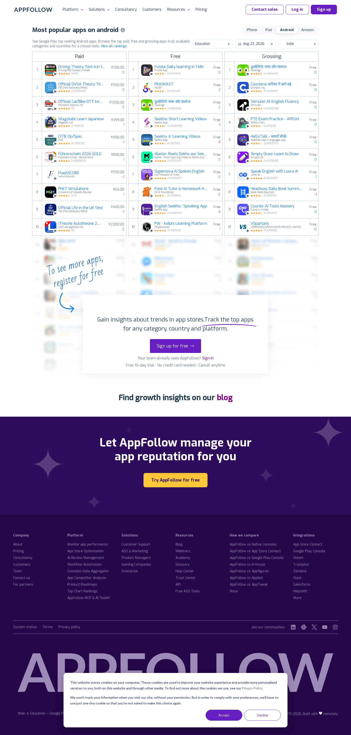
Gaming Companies (136, 564)
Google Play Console (309, 551)
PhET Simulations (73, 189)
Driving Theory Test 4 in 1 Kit (81, 67)
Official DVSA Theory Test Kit (81, 84)
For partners (23, 584)
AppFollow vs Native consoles (253, 544)
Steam (298, 558)
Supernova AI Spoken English (179, 171)
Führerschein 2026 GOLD (79, 154)
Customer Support (136, 544)
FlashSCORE (68, 173)
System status (25, 627)
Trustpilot (301, 564)
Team (17, 571)
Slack (297, 578)
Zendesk (300, 571)
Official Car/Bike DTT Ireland (80, 102)
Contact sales (265, 9)
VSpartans (260, 223)
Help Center (185, 571)
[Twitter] (314, 627)
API (178, 584)
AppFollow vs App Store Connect (255, 551)
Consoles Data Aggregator (88, 571)
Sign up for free (172, 346)
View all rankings (114, 46)
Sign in (207, 358)
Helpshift (300, 591)
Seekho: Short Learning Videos (180, 119)
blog (225, 398)
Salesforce (301, 584)
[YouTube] (324, 627)
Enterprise (130, 571)
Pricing (201, 9)
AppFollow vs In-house (247, 564)
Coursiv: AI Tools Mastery (272, 206)
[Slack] (303, 627)
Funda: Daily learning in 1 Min (179, 67)
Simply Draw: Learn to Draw (275, 154)
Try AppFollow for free (175, 480)
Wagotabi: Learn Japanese (81, 119)
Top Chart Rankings (82, 591)
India (290, 44)
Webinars (183, 551)
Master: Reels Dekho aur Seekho (181, 154)
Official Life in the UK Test (80, 208)
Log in (297, 9)
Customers (152, 9)
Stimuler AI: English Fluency (275, 102)
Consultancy (126, 9)
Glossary (183, 564)
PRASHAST (163, 84)
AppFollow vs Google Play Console (257, 558)
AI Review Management (85, 558)
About (17, 544)
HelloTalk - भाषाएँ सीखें (268, 136)
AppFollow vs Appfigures (249, 571)
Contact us (21, 578)
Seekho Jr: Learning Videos (177, 136)
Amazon (307, 30)
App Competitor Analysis (86, 578)
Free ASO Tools (188, 591)
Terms (48, 627)
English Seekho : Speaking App (180, 206)
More (234, 591)
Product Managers (136, 558)
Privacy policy (69, 627)
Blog (179, 544)
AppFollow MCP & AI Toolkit (88, 598)
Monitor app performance (87, 544)
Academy (183, 558)
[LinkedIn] (293, 627)
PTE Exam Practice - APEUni (275, 119)
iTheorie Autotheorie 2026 (80, 223)
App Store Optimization (85, 551)
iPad (268, 30)
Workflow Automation (84, 564)
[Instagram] (335, 627)
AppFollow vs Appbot (246, 578)
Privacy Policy (252, 688)
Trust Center (186, 578)
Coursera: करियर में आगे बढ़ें (271, 84)
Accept (223, 715)
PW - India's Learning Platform (180, 223)
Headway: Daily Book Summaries (277, 189)
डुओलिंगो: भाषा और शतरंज (172, 102)
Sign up (324, 9)
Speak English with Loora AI (274, 171)
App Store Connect (307, 544)
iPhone (252, 30)
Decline (262, 715)
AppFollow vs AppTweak (249, 584)
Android (287, 30)
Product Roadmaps (82, 584)
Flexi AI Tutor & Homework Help (181, 189)
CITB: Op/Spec (70, 136)
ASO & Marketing (135, 551)
